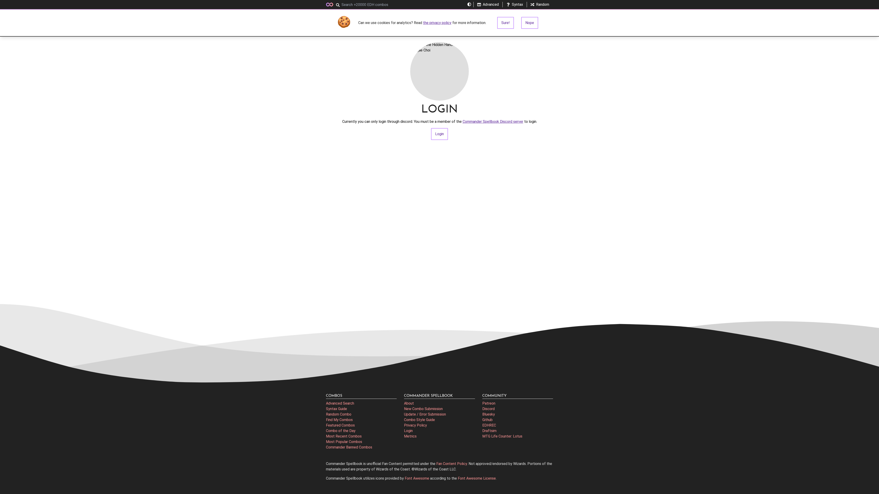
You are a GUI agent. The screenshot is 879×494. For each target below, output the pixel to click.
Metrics (410, 436)
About (409, 403)
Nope (529, 23)
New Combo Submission (423, 409)
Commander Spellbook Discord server (493, 121)
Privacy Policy (415, 425)
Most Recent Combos (344, 436)
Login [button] (439, 134)
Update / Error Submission (425, 414)
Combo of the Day (340, 431)
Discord (488, 409)
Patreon (488, 403)
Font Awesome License (477, 478)
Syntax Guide (336, 409)
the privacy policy (437, 23)
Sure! (505, 23)
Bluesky (488, 414)
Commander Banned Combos (349, 447)
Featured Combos (340, 425)
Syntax (517, 4)
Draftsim (489, 431)
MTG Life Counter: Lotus (502, 436)
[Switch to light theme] (469, 4)
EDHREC (489, 425)
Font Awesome (417, 478)
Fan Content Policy (451, 464)
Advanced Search (340, 403)
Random (542, 4)
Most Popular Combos (344, 442)
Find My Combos (339, 420)
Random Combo (338, 414)
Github (487, 420)
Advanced (491, 4)
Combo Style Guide (419, 420)
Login (408, 431)
